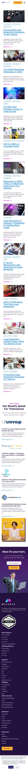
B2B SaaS (4, 727)
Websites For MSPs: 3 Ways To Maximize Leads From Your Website (13, 184)
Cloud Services (6, 723)
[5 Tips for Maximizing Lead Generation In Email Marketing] (14, 254)
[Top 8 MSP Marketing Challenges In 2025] (14, 61)
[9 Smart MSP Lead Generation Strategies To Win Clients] (14, 21)
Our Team (5, 639)
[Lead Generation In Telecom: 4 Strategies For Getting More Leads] (14, 215)
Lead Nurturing (6, 680)
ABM (3, 700)
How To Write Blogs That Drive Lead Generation (13, 304)
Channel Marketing (7, 702)
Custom (4, 687)
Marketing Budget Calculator (10, 739)
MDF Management (7, 705)
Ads (3, 673)
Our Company (6, 635)
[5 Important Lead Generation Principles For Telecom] (14, 369)
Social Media (5, 666)
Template (4, 691)
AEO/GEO (4, 668)
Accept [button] (11, 767)
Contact (4, 743)
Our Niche (5, 714)
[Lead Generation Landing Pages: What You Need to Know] (14, 333)
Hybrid (4, 689)
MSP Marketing (7, 24)
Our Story (4, 637)
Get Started (18, 2)
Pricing (4, 741)
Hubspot (6, 103)
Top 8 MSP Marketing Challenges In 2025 (13, 70)
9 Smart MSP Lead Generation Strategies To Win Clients (14, 32)
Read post (6, 46)
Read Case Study (7, 439)
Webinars (4, 736)
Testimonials (5, 648)
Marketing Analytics (7, 707)
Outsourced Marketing (8, 644)
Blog (3, 734)
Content (6, 298)
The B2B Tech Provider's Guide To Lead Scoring (12, 109)
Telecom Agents (6, 720)
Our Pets (4, 641)
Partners (4, 655)
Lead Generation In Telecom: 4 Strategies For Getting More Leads (14, 224)
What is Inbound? (7, 662)
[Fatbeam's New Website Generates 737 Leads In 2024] (14, 473)
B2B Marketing (7, 26)
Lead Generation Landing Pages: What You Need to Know (13, 341)
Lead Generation (16, 24)
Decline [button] (17, 767)
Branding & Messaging (8, 698)
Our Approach (6, 684)
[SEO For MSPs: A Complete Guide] (14, 138)
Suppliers (4, 725)
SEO (14, 140)
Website (15, 336)
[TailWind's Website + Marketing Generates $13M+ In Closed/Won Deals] (14, 447)
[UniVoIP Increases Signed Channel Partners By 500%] (14, 422)
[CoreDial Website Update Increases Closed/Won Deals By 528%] (14, 497)
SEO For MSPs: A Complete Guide (11, 145)
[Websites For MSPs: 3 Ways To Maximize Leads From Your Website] (14, 173)
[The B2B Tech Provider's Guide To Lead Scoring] (14, 98)
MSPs (3, 716)
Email (5, 259)
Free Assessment (14, 563)
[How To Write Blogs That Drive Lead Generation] (14, 296)
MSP (3, 693)
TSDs (3, 718)
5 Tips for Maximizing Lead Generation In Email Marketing (12, 266)
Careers (4, 653)
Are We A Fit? (5, 650)
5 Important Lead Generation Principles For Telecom (13, 377)
